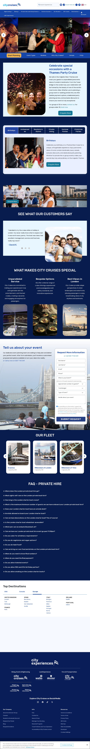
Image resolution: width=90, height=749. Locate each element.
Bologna (48, 599)
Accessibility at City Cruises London (42, 729)
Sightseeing (7, 11)
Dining (16, 11)
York (5, 602)
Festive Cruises (46, 11)
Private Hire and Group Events (29, 11)
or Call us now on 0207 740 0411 (14, 361)
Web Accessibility (66, 727)
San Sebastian (28, 604)
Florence (49, 602)
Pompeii (48, 608)
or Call (71, 356)
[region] (45, 745)
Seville (26, 606)
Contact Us (35, 715)
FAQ (33, 713)
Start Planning (14, 55)
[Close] (87, 745)
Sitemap (63, 724)
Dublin (68, 599)
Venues (71, 55)
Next (86, 35)
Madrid (26, 602)
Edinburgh (7, 604)
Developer (64, 729)
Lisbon (68, 605)
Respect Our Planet (8, 721)
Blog (4, 724)
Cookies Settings (65, 732)
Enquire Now (65, 113)
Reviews (43, 55)
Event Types (31, 55)
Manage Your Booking (38, 721)
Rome (48, 611)
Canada (22, 591)
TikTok (47, 702)
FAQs (81, 55)
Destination (75, 11)
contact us (70, 105)
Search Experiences (46, 5)
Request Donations (8, 727)
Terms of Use (63, 412)
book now (64, 107)
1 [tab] (22, 248)
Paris (5, 609)
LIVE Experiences (9, 15)
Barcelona (27, 599)
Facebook (42, 702)
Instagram (38, 702)
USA (5, 591)
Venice (48, 613)
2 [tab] (25, 248)
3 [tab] (29, 248)
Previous (3, 35)
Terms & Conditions (66, 713)
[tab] (11, 130)
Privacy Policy (72, 413)
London (6, 599)
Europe (35, 591)
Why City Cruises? (58, 55)
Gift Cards (66, 11)
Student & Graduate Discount (11, 718)
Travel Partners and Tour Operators (42, 727)
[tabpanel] (45, 241)
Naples (48, 606)
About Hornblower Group (10, 713)
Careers (5, 715)
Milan (47, 604)
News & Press (36, 718)
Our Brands (57, 11)
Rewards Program (37, 724)
